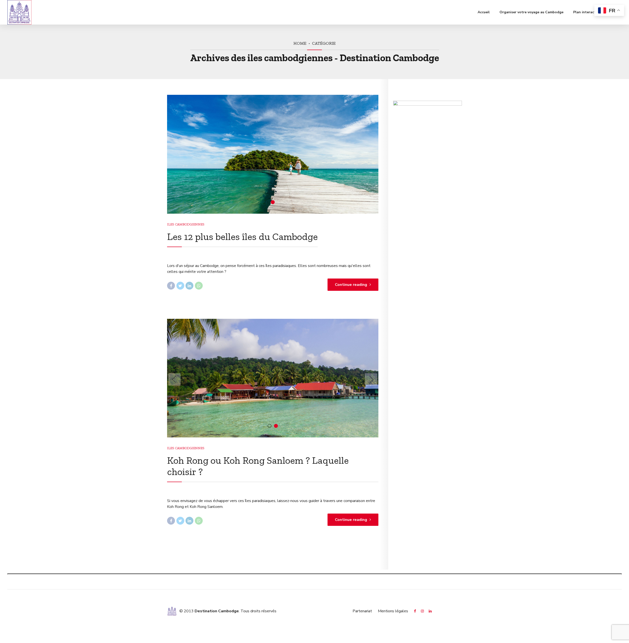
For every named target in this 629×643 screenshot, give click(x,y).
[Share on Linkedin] (189, 286)
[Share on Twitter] (180, 286)
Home (299, 43)
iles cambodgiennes (185, 224)
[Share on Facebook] (171, 286)
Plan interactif (585, 12)
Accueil (484, 12)
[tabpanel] (272, 154)
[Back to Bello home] (172, 611)
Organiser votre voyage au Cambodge (531, 12)
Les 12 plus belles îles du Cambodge (242, 236)
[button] (174, 379)
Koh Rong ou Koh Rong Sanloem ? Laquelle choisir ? (258, 465)
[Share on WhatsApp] (199, 286)
